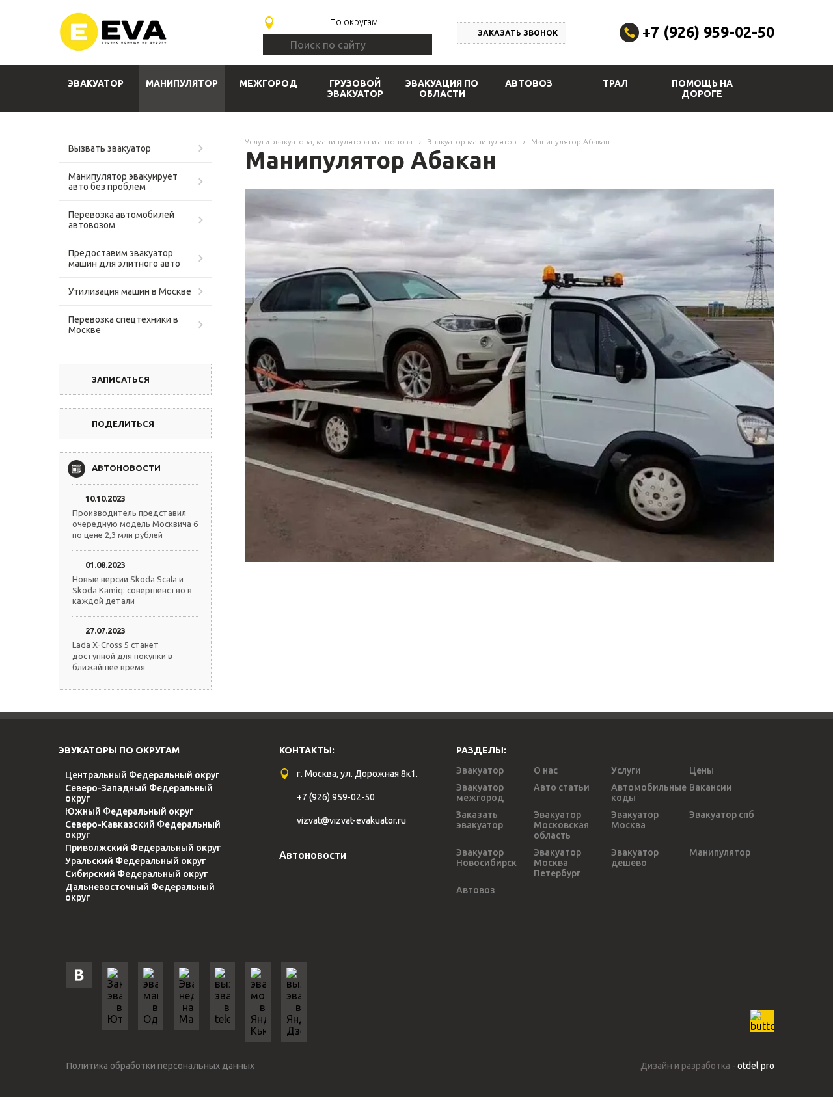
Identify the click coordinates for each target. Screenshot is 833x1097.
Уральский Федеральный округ (135, 861)
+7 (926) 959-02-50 (708, 32)
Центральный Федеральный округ (142, 775)
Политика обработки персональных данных (160, 1066)
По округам (354, 22)
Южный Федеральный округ (129, 811)
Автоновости (312, 855)
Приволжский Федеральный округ (143, 848)
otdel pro (755, 1066)
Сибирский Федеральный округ (136, 874)
